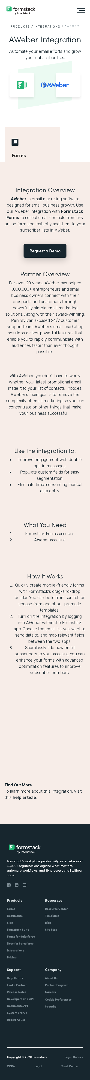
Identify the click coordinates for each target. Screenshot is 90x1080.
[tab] (32, 144)
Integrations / (48, 26)
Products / (22, 26)
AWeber (19, 198)
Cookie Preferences (58, 999)
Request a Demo (45, 251)
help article (24, 797)
